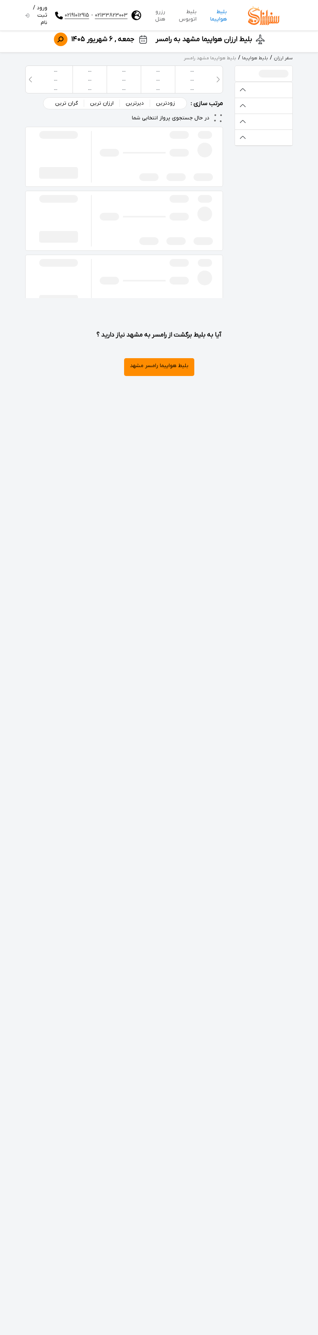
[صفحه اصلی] (264, 15)
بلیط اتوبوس (188, 15)
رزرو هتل (160, 15)
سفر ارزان (283, 58)
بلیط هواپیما (218, 15)
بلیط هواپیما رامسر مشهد (159, 365)
